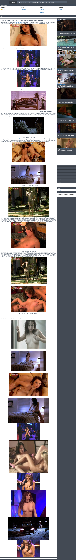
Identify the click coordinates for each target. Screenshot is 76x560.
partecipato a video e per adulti (47, 115)
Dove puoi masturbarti (43, 2)
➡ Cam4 (59, 171)
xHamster (3, 12)
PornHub (3, 9)
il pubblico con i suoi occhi (17, 138)
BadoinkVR (42, 12)
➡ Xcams (59, 182)
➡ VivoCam (59, 173)
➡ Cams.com (60, 167)
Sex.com (61, 9)
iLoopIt (60, 12)
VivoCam (23, 12)
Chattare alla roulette (51, 2)
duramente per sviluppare (9, 48)
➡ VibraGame (60, 165)
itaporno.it (13, 2)
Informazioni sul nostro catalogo (22, 2)
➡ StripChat (59, 170)
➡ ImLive (59, 174)
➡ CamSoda (59, 176)
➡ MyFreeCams (60, 168)
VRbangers (42, 9)
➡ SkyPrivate (60, 180)
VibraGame (24, 9)
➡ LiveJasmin (60, 179)
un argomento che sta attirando (19, 22)
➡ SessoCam (60, 177)
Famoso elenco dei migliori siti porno (34, 2)
